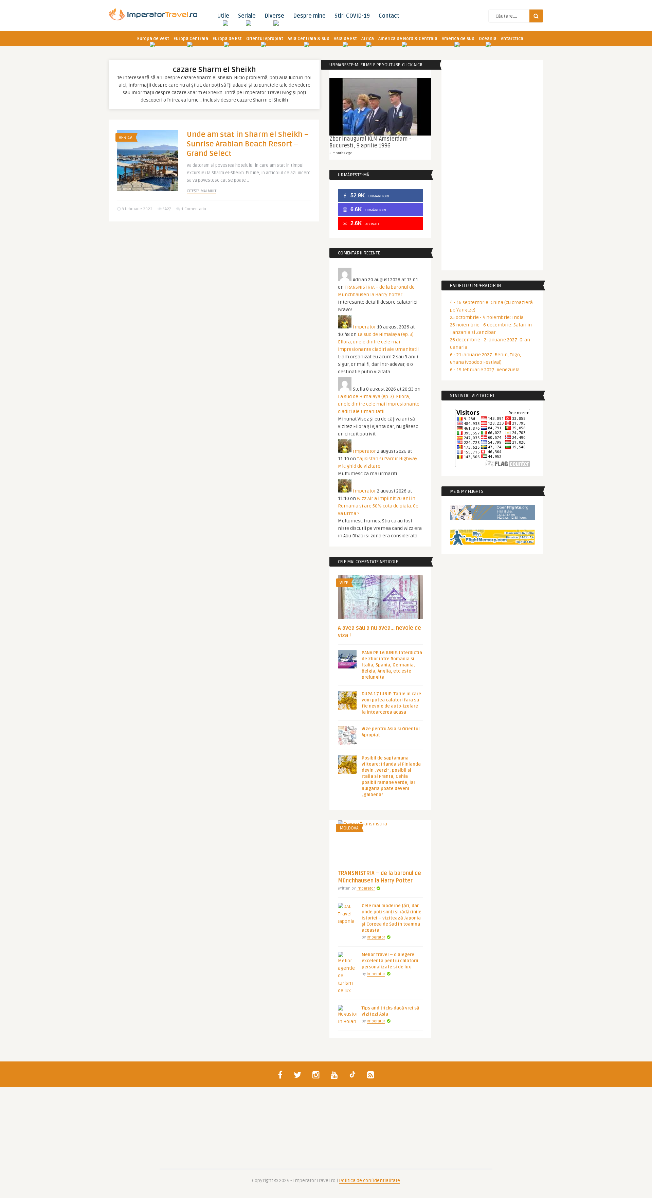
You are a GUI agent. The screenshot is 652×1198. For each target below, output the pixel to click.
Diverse (274, 16)
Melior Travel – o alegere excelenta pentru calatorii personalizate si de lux (390, 961)
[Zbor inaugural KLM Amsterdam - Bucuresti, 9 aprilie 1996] (380, 107)
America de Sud (458, 38)
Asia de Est (345, 38)
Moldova (349, 828)
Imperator (364, 327)
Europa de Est (227, 38)
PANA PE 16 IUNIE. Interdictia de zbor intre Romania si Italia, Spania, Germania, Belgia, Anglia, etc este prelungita (392, 665)
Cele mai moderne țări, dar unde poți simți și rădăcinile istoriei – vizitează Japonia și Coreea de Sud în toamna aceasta (391, 918)
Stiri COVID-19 (352, 16)
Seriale (247, 16)
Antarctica (512, 38)
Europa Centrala (191, 38)
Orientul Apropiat (264, 38)
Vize (344, 583)
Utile (223, 16)
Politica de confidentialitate (369, 1180)
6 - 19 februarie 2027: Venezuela (485, 370)
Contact (389, 16)
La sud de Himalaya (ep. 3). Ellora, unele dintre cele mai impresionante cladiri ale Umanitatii (378, 342)
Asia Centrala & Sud (308, 38)
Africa (367, 38)
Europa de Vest (153, 38)
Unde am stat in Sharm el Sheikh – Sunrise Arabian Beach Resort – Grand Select (248, 144)
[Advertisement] (214, 279)
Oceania (487, 38)
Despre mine (309, 16)
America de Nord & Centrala (407, 38)
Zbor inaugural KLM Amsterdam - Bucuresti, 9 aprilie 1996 (370, 142)
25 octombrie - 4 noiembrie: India (487, 317)
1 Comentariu (193, 209)
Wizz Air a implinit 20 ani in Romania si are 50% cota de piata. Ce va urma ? (378, 506)
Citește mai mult (201, 191)
